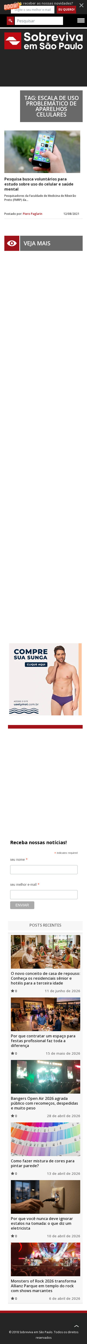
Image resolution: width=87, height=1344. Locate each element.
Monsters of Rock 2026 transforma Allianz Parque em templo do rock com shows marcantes (43, 1285)
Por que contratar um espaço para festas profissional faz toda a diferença (43, 1040)
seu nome (19, 860)
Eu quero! (66, 9)
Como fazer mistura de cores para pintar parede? (42, 1163)
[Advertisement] (43, 439)
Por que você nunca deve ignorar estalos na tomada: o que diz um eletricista (42, 1223)
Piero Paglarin (32, 214)
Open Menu (81, 20)
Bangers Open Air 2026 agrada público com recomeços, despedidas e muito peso (44, 1103)
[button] (43, 7)
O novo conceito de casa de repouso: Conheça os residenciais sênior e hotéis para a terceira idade (45, 978)
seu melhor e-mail (25, 885)
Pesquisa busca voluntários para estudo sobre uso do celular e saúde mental (38, 184)
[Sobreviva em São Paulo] (43, 40)
